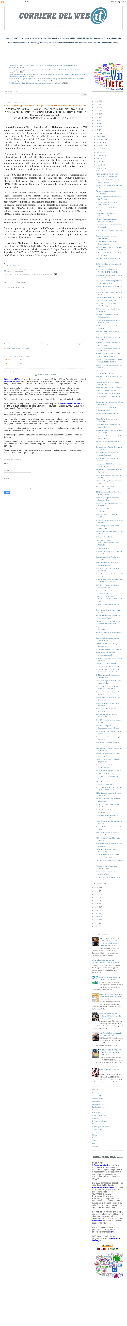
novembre (100, 139)
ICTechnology (97, 1124)
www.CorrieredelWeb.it (11, 266)
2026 (97, 101)
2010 (97, 904)
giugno (99, 155)
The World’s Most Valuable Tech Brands (109, 387)
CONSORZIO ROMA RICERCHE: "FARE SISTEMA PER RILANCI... (108, 665)
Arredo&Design (97, 1098)
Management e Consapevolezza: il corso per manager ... (107, 605)
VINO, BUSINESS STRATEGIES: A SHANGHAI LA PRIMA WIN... (108, 175)
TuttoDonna (96, 1141)
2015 (97, 888)
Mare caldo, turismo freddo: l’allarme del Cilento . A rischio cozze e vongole (110, 1015)
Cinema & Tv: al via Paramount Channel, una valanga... (106, 372)
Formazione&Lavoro (99, 1115)
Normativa (95, 1138)
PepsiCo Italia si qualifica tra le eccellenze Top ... (106, 873)
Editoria (95, 1110)
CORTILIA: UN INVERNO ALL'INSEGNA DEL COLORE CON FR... (109, 598)
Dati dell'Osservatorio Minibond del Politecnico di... (108, 414)
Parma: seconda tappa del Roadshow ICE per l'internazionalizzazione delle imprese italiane (45, 105)
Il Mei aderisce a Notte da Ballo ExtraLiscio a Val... (106, 203)
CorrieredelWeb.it (98, 1096)
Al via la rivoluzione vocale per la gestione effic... (107, 833)
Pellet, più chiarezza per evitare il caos (109, 171)
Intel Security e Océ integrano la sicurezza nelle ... (107, 459)
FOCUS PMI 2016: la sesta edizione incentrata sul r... (108, 878)
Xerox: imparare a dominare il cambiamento (106, 192)
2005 (97, 920)
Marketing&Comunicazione (101, 1126)
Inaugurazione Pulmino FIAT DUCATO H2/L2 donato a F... (109, 276)
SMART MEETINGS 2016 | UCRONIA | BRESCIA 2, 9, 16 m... (109, 282)
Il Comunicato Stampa (99, 1121)
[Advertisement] (63, 51)
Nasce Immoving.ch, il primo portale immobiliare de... (108, 397)
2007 (97, 913)
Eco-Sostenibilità (98, 1107)
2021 (97, 117)
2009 (97, 907)
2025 (97, 104)
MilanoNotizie (97, 1129)
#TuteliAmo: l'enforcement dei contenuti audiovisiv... (106, 783)
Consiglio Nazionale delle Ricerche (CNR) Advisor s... (108, 349)
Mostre (94, 1132)
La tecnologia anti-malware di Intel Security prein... (108, 698)
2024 (97, 107)
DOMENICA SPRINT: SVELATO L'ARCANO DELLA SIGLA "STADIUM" (110, 1052)
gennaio (100, 884)
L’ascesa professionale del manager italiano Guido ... (107, 639)
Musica (94, 1135)
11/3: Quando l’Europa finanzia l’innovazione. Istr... (106, 487)
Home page (45, 344)
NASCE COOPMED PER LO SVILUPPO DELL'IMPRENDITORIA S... (109, 360)
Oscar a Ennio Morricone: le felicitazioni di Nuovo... (105, 214)
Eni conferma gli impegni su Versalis (108, 770)
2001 (97, 926)
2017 (97, 130)
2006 (97, 916)
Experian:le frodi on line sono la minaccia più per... (107, 563)
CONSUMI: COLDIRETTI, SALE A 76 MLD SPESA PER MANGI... (109, 299)
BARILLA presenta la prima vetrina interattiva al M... (108, 676)
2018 (97, 127)
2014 (97, 891)
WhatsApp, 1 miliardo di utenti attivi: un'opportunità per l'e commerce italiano (104, 961)
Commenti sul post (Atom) (20, 348)
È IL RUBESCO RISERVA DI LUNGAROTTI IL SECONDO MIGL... (107, 776)
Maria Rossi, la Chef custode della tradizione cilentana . (110, 1034)
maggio (99, 158)
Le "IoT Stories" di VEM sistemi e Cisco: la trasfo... (107, 242)
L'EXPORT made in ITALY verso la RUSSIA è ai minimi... (108, 259)
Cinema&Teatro (97, 1104)
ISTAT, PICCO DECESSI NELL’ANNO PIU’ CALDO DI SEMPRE (108, 788)
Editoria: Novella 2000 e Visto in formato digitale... (107, 409)
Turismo (95, 1146)
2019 (97, 123)
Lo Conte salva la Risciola (105, 537)
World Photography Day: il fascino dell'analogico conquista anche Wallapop (34, 83)
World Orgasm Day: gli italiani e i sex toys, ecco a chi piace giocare (111, 1070)
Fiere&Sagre (96, 1112)
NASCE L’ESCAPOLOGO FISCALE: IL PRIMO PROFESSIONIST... (109, 355)
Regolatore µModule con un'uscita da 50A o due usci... (108, 237)
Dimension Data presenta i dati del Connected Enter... (107, 498)
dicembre (100, 136)
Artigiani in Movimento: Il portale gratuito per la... (107, 332)
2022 (97, 114)
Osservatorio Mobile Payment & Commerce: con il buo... (107, 816)
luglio (99, 152)
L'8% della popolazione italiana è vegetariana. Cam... (107, 586)
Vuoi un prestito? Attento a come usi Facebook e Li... (108, 510)
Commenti (10, 364)
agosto (99, 149)
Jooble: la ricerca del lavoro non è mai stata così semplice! (110, 978)
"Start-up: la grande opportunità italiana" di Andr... (106, 867)
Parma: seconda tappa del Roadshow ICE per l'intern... (108, 592)
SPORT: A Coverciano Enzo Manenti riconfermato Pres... (108, 616)
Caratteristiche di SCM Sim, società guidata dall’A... (108, 704)
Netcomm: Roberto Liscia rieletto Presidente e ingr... (107, 315)
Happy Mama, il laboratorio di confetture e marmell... (106, 653)
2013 (97, 894)
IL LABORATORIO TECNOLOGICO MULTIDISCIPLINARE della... (108, 670)
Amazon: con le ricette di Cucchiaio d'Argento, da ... (108, 383)
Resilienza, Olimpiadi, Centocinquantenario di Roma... (107, 726)
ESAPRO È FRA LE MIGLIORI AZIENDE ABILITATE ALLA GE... (108, 392)
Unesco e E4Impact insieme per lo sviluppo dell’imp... (107, 766)
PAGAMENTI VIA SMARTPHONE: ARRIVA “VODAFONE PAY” (108, 687)
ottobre (99, 142)
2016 (97, 133)
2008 (97, 910)
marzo (99, 165)
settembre (100, 145)
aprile (99, 162)
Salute (94, 1143)
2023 (97, 111)
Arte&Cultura (96, 1101)
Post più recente (9, 344)
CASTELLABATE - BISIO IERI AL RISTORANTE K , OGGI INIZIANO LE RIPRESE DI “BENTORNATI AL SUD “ (110, 942)
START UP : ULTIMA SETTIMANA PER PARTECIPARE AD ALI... (108, 622)
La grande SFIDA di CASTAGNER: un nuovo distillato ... (109, 181)
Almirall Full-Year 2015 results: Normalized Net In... (106, 715)
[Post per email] (55, 274)
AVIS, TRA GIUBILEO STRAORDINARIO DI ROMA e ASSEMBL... (107, 542)
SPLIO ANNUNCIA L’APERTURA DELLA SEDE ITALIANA (107, 856)
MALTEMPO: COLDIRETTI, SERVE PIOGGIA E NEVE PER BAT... (108, 270)
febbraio (100, 168)
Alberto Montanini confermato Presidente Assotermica (106, 220)
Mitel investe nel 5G (103, 548)
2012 (97, 897)
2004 (97, 923)
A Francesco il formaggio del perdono (108, 649)
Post (8, 360)
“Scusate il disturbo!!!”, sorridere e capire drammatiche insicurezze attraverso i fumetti (110, 996)
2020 (97, 120)
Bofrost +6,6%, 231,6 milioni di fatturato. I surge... (106, 304)
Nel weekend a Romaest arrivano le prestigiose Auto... (108, 321)
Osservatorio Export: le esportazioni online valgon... (108, 425)
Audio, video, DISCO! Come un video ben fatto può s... (109, 465)
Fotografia (95, 1118)
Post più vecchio (81, 344)
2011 (97, 900)
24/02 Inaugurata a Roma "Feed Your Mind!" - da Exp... (108, 493)
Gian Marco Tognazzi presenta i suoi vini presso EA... (108, 681)
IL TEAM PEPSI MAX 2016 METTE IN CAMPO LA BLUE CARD (109, 580)
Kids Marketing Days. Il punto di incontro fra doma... (107, 454)
